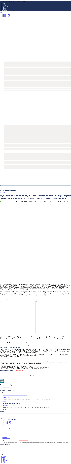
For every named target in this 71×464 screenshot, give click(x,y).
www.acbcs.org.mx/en (12, 373)
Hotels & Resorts (5, 6)
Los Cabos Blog (9, 422)
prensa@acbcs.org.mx (19, 370)
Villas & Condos (5, 10)
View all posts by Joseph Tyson (6, 387)
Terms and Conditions (6, 438)
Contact (3, 4)
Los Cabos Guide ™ (23, 440)
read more (4, 401)
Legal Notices (4, 437)
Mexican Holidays (9, 423)
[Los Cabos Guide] (1, 12)
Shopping (4, 9)
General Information (6, 430)
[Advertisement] (35, 26)
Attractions (4, 3)
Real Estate (4, 8)
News (3, 7)
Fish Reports (4, 5)
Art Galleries (8, 421)
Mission (4, 431)
